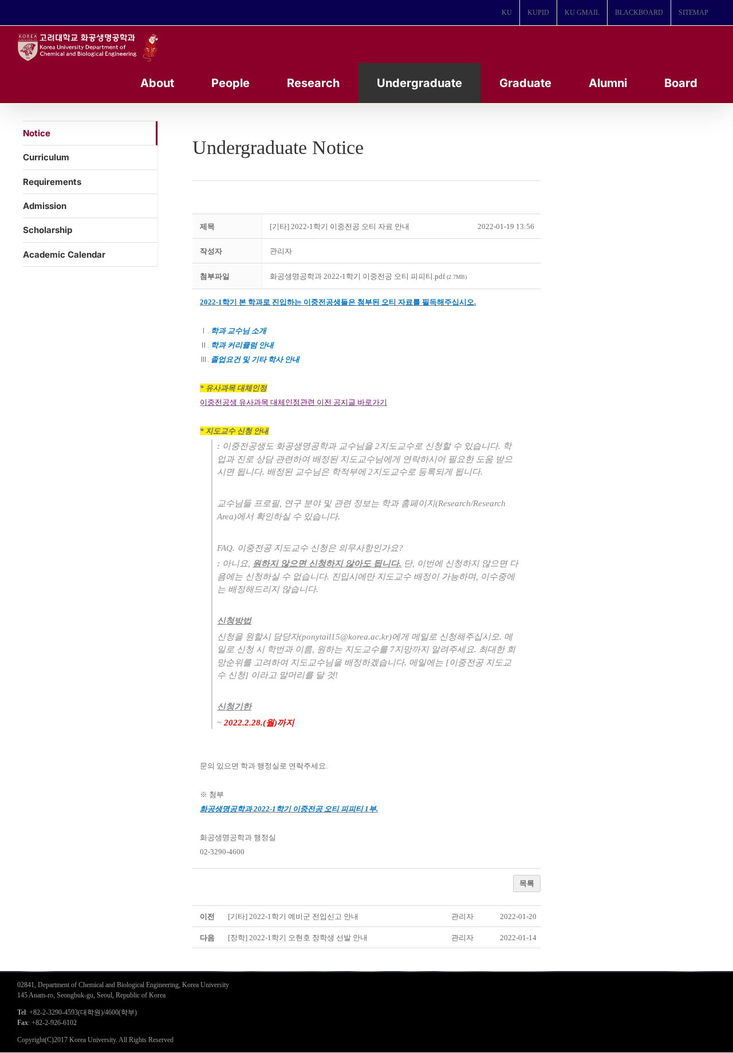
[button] (281, 251)
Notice (36, 133)
